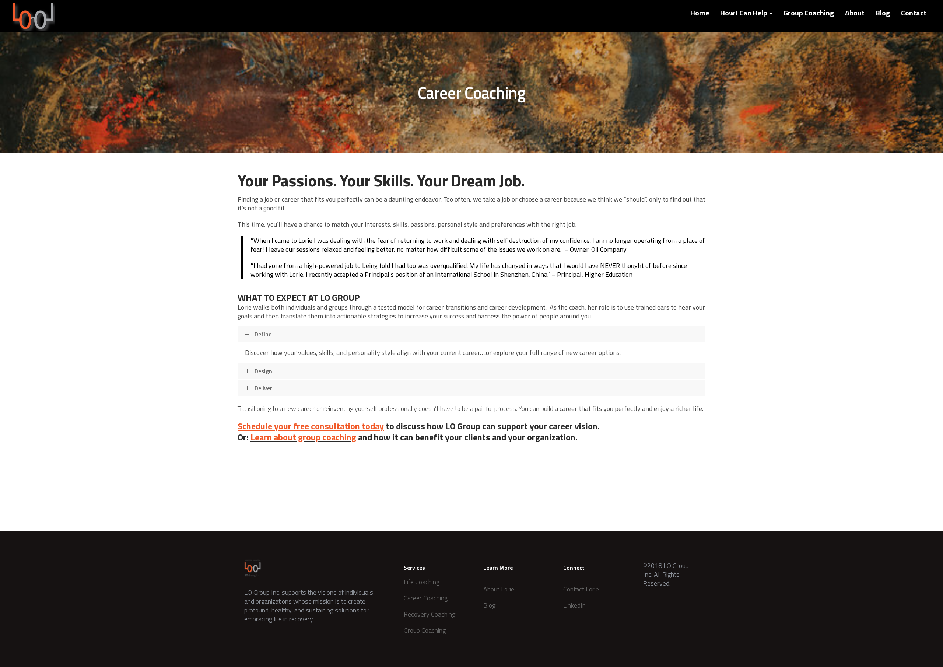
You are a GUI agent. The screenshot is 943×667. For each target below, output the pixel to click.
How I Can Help (744, 12)
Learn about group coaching (303, 437)
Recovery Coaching (429, 614)
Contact (913, 12)
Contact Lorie (581, 589)
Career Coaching (426, 598)
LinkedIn (574, 605)
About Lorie (498, 589)
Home (699, 12)
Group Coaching (809, 12)
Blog (883, 12)
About (855, 12)
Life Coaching (421, 582)
